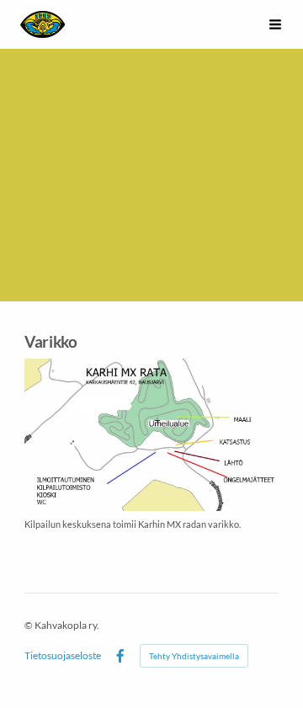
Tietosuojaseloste (62, 656)
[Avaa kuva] (151, 434)
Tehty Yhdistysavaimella (194, 656)
